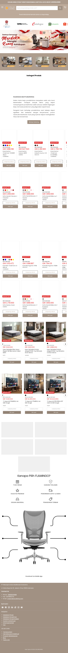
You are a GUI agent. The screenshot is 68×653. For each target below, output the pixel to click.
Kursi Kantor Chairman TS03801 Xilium (9, 153)
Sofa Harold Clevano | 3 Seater (10, 197)
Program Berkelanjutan (10, 636)
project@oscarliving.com (15, 599)
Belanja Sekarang (34, 122)
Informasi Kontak (8, 623)
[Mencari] (60, 8)
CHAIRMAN (5, 156)
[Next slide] (63, 62)
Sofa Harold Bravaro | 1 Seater (30, 197)
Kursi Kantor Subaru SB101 (23, 152)
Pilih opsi (12, 362)
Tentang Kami (7, 632)
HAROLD (5, 199)
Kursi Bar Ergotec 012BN (49, 266)
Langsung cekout (9, 161)
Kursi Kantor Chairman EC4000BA (54, 153)
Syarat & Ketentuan (9, 621)
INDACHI (37, 155)
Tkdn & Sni (6, 640)
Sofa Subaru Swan (9, 305)
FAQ (4, 625)
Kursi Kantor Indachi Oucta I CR (41, 152)
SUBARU (21, 155)
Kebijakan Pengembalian (11, 619)
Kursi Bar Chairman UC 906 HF (10, 266)
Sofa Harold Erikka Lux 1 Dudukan (49, 197)
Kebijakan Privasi (8, 615)
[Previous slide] (5, 62)
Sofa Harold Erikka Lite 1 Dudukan (49, 306)
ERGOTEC (25, 267)
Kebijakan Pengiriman (10, 617)
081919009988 (12, 595)
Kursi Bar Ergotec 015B (30, 266)
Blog (4, 638)
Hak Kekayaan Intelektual (11, 634)
